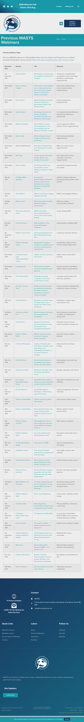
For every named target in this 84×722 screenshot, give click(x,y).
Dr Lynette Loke (21, 266)
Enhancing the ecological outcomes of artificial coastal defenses (43, 269)
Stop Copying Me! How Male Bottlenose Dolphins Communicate (43, 203)
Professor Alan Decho (23, 555)
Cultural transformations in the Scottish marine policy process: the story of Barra (42, 362)
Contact (59, 6)
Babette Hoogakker (22, 124)
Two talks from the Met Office (43, 513)
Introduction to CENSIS (41, 443)
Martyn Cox (19, 545)
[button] (78, 6)
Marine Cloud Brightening (42, 494)
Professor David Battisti (23, 399)
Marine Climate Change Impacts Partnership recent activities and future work (42, 462)
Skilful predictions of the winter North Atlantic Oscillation (41, 225)
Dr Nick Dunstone (21, 223)
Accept (67, 719)
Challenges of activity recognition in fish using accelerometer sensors (41, 278)
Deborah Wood (20, 74)
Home (58, 39)
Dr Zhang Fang (20, 254)
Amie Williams (20, 194)
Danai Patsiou (20, 100)
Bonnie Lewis (20, 136)
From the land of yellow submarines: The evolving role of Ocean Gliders (43, 453)
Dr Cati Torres (20, 322)
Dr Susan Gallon (21, 523)
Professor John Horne (23, 233)
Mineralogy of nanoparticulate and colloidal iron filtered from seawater (43, 76)
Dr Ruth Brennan (21, 360)
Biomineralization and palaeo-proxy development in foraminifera (43, 314)
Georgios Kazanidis (22, 370)
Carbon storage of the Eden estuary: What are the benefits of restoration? (43, 158)
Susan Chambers (21, 567)
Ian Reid (18, 443)
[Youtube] (8, 6)
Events (63, 39)
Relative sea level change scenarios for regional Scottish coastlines (42, 336)
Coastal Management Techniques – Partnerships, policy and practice (42, 392)
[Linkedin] (4, 6)
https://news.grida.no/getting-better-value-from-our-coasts (53, 60)
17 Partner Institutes (14, 601)
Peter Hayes (20, 211)
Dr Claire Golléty (21, 504)
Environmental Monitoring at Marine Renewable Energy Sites (43, 235)
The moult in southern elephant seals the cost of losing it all (42, 525)
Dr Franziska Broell (22, 276)
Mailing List (69, 6)
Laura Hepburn (20, 112)
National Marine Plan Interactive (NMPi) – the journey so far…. (41, 547)
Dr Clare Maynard (21, 389)
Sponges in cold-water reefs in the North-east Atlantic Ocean (43, 372)
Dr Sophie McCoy (21, 300)
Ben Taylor (19, 155)
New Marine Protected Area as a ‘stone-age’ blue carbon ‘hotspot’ (43, 148)
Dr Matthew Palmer (22, 450)
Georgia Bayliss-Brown (23, 460)
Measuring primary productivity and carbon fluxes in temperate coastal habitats (43, 506)
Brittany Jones (20, 201)
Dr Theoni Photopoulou (23, 344)
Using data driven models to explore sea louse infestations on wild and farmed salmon (43, 382)
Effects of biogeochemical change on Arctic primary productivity (42, 138)
